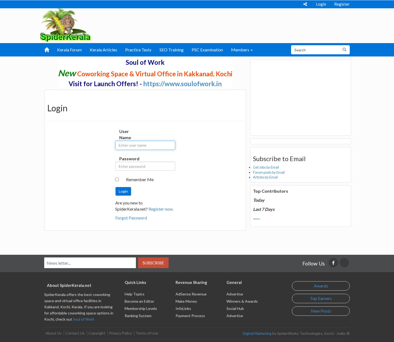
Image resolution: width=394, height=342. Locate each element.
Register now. (160, 208)
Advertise (234, 294)
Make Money (186, 301)
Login (321, 4)
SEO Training (171, 49)
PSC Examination (207, 49)
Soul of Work (83, 319)
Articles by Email (265, 177)
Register (342, 4)
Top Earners (321, 298)
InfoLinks (183, 308)
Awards (321, 285)
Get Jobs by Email (266, 167)
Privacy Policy (120, 333)
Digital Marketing (257, 333)
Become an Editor (139, 301)
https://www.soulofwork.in (182, 84)
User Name (124, 134)
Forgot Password (131, 217)
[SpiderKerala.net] (65, 24)
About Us (54, 333)
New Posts (321, 310)
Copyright (96, 333)
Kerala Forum (69, 49)
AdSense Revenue (191, 294)
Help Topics (134, 294)
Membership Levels (141, 308)
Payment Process (190, 315)
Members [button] (240, 49)
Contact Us (75, 333)
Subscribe (153, 262)
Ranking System (138, 315)
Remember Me (140, 179)
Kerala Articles (103, 49)
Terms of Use (147, 333)
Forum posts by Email (269, 172)
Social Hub (235, 308)
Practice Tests (138, 49)
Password (124, 158)
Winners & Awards (242, 301)
